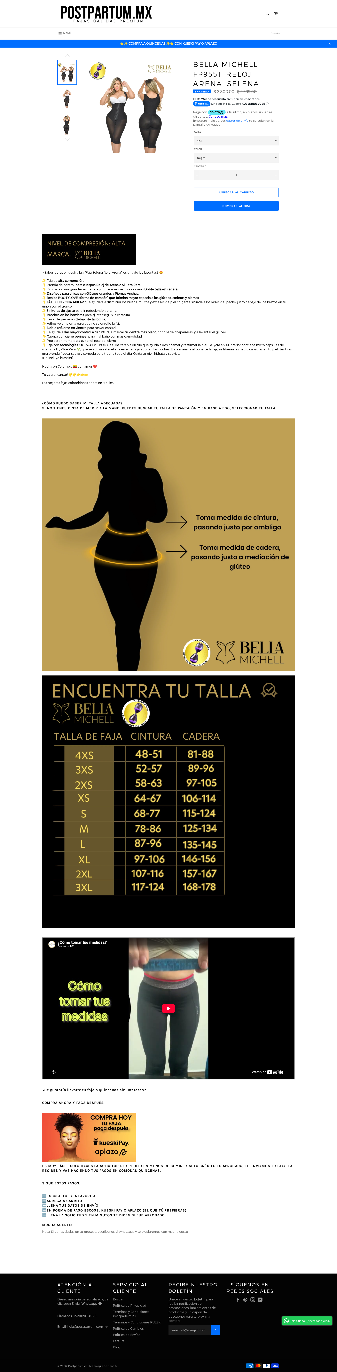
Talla (197, 132)
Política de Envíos (126, 1335)
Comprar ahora (236, 205)
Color (198, 149)
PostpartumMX (77, 1365)
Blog (116, 1347)
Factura (118, 1341)
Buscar (118, 1299)
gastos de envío (237, 120)
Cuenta (275, 33)
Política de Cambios (128, 1328)
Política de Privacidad (129, 1305)
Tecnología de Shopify (103, 1365)
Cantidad (200, 166)
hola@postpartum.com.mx (87, 1326)
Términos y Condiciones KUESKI (137, 1322)
